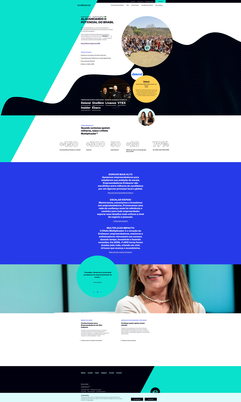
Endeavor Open (140, 1)
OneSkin (98, 103)
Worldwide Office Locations (96, 389)
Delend (86, 103)
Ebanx (96, 108)
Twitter (97, 372)
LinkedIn (90, 372)
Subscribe (160, 2)
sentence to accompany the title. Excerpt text (93, 55)
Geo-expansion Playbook (88, 61)
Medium (83, 372)
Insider (86, 108)
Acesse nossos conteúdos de (91, 340)
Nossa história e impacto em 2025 (90, 43)
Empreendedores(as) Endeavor (117, 5)
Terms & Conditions (91, 391)
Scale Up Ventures (135, 5)
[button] (133, 1)
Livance (110, 103)
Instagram (104, 372)
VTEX (122, 103)
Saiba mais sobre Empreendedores (120, 193)
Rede (128, 5)
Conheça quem (120, 221)
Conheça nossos (128, 340)
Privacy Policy (83, 391)
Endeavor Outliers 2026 (87, 64)
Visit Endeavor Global (149, 1)
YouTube (111, 372)
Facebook (119, 372)
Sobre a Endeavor (159, 5)
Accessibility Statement (101, 391)
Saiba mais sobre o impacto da (120, 252)
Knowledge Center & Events (147, 5)
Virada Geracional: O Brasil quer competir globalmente (96, 58)
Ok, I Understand (137, 399)
